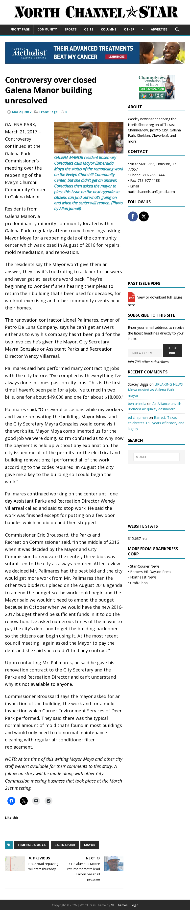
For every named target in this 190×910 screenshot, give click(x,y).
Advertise (159, 29)
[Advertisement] (156, 251)
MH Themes (119, 905)
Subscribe (172, 350)
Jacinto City (159, 130)
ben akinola (137, 403)
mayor (89, 845)
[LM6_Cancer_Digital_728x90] (95, 61)
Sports (70, 29)
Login (134, 905)
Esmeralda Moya (32, 845)
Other (129, 29)
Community (47, 29)
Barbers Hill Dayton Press (150, 571)
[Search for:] (156, 457)
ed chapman (138, 417)
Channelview (138, 130)
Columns (108, 29)
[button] (177, 30)
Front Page (20, 29)
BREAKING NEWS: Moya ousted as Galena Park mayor (156, 390)
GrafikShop (139, 582)
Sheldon (143, 135)
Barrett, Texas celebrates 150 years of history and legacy (156, 423)
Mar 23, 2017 (21, 112)
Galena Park (64, 845)
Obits (88, 29)
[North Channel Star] (95, 21)
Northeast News (143, 577)
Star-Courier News (145, 566)
